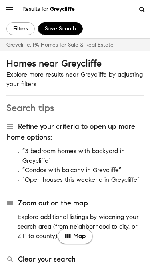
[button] (9, 9)
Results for (48, 9)
